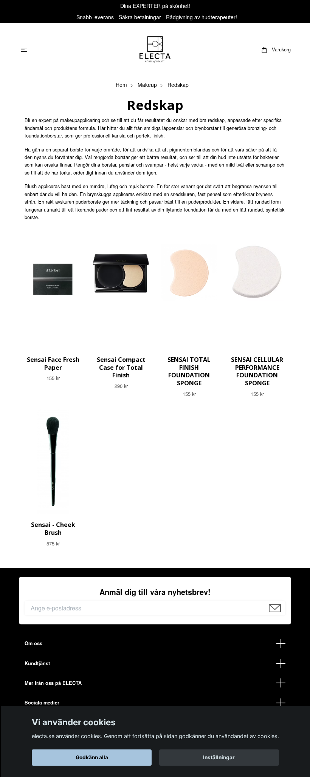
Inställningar (219, 757)
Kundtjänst (37, 663)
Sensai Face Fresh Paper (53, 363)
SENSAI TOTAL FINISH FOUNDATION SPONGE (189, 371)
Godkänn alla (92, 757)
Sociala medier (42, 702)
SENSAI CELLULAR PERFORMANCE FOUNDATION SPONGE (257, 371)
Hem (121, 84)
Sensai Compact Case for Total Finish (121, 367)
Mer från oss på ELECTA (53, 683)
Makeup (147, 84)
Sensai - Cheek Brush (53, 529)
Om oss (33, 643)
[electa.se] (155, 49)
